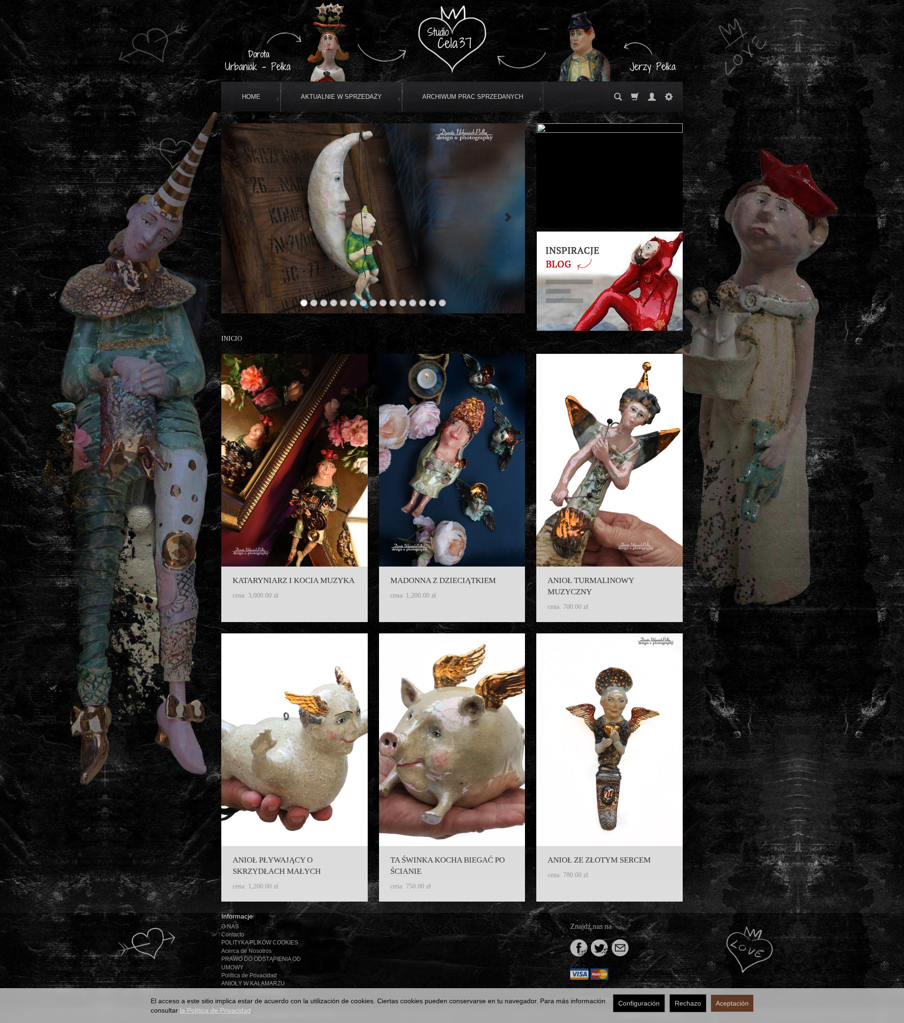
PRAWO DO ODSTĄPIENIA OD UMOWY (261, 963)
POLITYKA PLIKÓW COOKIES (259, 942)
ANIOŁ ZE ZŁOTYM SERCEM (599, 859)
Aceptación (732, 1003)
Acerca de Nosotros (246, 951)
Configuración (639, 1003)
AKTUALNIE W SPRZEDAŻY (341, 96)
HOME (251, 96)
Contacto (232, 934)
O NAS (230, 926)
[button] (239, 218)
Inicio (231, 338)
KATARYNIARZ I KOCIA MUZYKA (294, 580)
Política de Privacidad (249, 975)
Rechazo (688, 1003)
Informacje (237, 916)
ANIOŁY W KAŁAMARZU (253, 983)
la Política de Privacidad (215, 1010)
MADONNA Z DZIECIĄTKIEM (443, 580)
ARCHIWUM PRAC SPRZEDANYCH (472, 96)
